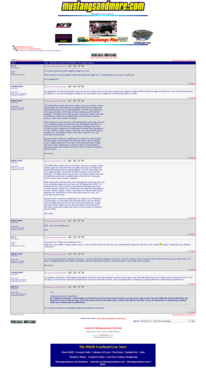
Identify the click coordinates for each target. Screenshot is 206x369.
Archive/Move (111, 318)
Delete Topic (121, 318)
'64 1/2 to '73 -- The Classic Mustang (29, 48)
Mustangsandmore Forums (24, 46)
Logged (192, 83)
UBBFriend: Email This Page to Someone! (29, 60)
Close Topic (101, 318)
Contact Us (89, 328)
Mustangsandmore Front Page (108, 328)
